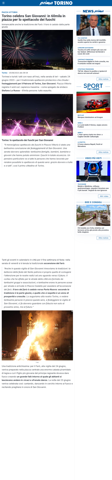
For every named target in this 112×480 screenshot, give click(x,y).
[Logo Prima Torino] (56, 3)
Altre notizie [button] (103, 79)
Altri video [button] (104, 196)
